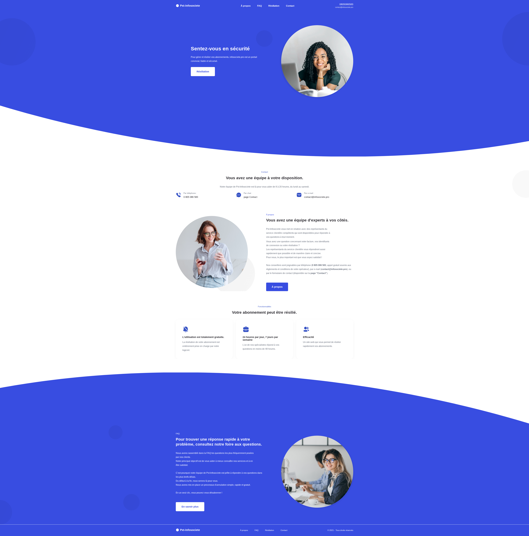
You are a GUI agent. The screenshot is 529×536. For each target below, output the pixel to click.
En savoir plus (190, 506)
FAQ (259, 6)
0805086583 (346, 4)
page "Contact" (319, 273)
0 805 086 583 (190, 197)
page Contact (250, 197)
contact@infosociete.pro (344, 7)
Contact (290, 6)
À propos (246, 6)
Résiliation (273, 6)
